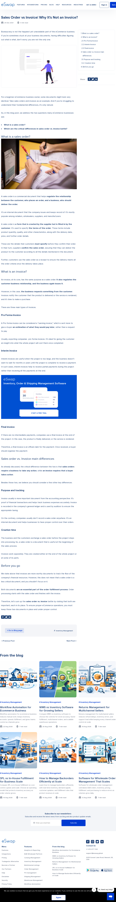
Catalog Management (32, 858)
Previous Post (9, 641)
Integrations (33, 5)
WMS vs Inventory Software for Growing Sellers (64, 857)
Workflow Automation (32, 884)
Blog (51, 5)
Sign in (104, 5)
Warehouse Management (33, 880)
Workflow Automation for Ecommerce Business (66, 851)
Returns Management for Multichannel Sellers (66, 863)
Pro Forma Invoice (91, 41)
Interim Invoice (90, 44)
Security (5, 880)
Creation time (90, 63)
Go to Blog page (15, 630)
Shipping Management (32, 876)
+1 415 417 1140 (92, 849)
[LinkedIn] (9, 617)
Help (58, 5)
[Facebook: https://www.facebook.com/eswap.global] (87, 841)
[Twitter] (6, 617)
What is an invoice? (90, 37)
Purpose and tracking (92, 59)
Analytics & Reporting (32, 850)
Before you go (88, 67)
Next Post (71, 641)
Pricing (44, 5)
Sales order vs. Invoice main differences (93, 54)
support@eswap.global (94, 853)
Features (21, 5)
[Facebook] (3, 617)
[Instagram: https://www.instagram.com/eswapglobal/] (92, 841)
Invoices (4, 295)
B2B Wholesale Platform (33, 854)
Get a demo (91, 5)
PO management (30, 873)
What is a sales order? (91, 33)
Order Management (31, 869)
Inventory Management (64, 631)
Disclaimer (5, 876)
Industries (78, 5)
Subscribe (73, 823)
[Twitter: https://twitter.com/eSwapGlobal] (97, 841)
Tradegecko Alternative (10, 861)
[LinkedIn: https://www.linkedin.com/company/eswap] (102, 841)
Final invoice (89, 48)
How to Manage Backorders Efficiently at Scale (66, 874)
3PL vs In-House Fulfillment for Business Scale (63, 869)
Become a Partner (8, 865)
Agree (58, 897)
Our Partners (6, 869)
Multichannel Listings (32, 865)
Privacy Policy (7, 884)
